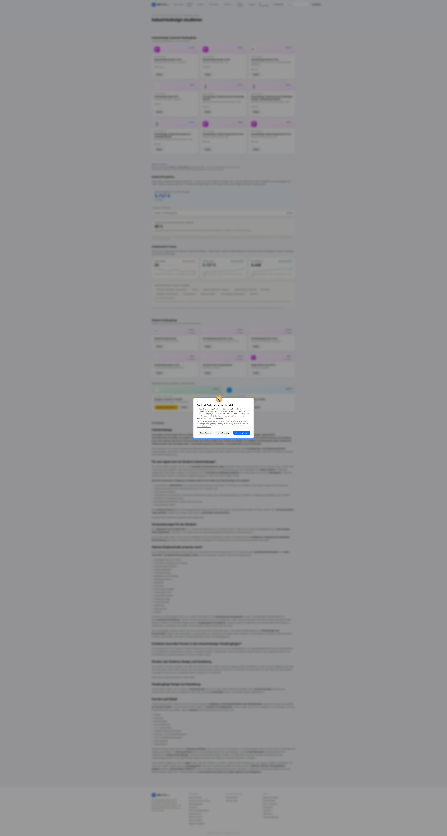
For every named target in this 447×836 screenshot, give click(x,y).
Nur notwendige (223, 433)
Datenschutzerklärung (204, 427)
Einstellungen (205, 433)
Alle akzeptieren (241, 433)
